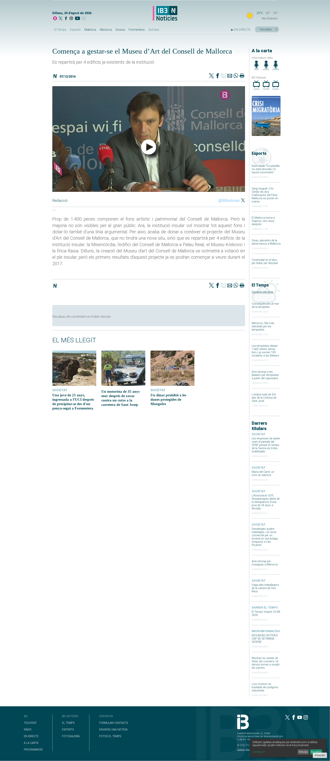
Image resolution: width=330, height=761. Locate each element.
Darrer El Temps (265, 607)
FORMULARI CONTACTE (113, 723)
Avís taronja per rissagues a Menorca (265, 563)
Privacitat (320, 755)
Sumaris (153, 29)
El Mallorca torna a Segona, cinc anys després (263, 221)
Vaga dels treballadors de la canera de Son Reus (265, 588)
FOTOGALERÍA (71, 736)
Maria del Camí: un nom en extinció (263, 473)
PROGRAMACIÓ (33, 749)
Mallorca (90, 29)
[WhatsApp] (236, 76)
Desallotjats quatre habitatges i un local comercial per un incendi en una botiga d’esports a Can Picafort (265, 537)
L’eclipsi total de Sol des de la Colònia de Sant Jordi (264, 398)
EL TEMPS (68, 723)
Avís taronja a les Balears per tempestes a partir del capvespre (265, 375)
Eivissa (120, 29)
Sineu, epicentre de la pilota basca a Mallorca (266, 242)
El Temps (60, 29)
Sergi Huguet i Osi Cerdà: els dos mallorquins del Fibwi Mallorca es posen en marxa (265, 195)
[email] (229, 76)
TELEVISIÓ (30, 723)
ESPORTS (68, 729)
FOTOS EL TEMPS (110, 736)
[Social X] (60, 18)
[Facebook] (66, 18)
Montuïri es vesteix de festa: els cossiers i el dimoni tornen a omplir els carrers (266, 663)
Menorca (106, 29)
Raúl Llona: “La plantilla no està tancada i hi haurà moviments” (266, 169)
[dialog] (288, 748)
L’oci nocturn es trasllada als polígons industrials (265, 687)
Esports (75, 29)
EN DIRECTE (31, 736)
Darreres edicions (262, 292)
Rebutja (303, 751)
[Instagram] (71, 18)
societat (258, 434)
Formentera (137, 29)
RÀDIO (28, 729)
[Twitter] (211, 76)
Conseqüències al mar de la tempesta (265, 305)
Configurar (258, 751)
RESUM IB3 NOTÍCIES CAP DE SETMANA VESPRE (265, 639)
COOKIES (240, 750)
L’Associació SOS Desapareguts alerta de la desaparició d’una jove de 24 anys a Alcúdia (266, 502)
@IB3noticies (229, 200)
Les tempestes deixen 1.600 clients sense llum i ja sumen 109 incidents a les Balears (265, 350)
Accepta (316, 751)
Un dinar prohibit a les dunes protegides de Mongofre (168, 399)
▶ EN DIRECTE (241, 29)
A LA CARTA (31, 743)
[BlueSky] (84, 18)
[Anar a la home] (55, 18)
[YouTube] (77, 18)
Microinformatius (266, 631)
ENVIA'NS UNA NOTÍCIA (113, 729)
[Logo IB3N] (165, 13)
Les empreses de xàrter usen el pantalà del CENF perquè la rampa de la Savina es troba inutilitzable (266, 445)
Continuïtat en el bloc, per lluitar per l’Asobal (265, 261)
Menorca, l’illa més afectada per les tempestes (263, 326)
